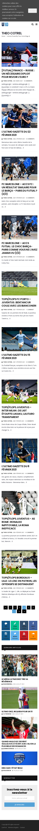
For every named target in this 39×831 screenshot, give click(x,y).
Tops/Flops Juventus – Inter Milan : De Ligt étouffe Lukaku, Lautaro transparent (18, 412)
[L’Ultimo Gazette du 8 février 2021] (19, 451)
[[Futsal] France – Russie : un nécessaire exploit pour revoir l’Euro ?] (19, 55)
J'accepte (32, 10)
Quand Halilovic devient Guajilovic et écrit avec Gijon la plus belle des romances (19, 743)
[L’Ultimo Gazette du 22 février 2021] (19, 116)
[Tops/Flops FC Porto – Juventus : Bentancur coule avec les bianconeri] (19, 283)
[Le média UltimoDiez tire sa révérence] (19, 665)
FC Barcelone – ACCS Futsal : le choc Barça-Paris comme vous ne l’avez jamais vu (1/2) (19, 248)
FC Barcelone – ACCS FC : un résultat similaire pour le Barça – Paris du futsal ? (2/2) (19, 189)
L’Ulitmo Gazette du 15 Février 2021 (16, 356)
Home (3, 36)
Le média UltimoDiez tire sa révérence (15, 680)
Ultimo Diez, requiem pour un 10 (17, 711)
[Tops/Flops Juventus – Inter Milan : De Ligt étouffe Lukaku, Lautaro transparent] (19, 392)
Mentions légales (13, 827)
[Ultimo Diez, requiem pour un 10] (19, 698)
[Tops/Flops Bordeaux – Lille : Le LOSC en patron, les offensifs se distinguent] (19, 562)
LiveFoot (4, 827)
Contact (22, 827)
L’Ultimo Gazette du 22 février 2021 (16, 133)
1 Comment (30, 309)
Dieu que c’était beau (12, 768)
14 (19, 611)
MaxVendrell (7, 684)
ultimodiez (7, 714)
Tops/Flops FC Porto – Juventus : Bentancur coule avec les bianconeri (19, 302)
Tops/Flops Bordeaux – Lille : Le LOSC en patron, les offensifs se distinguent (19, 581)
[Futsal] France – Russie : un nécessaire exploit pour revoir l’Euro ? (18, 74)
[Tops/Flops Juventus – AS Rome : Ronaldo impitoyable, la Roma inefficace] (19, 503)
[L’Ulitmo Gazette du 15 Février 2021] (19, 339)
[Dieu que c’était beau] (19, 758)
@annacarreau (8, 748)
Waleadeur (7, 770)
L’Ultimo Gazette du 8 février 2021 (15, 468)
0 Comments (28, 81)
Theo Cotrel (7, 81)
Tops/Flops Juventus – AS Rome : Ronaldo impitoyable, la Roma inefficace (18, 523)
